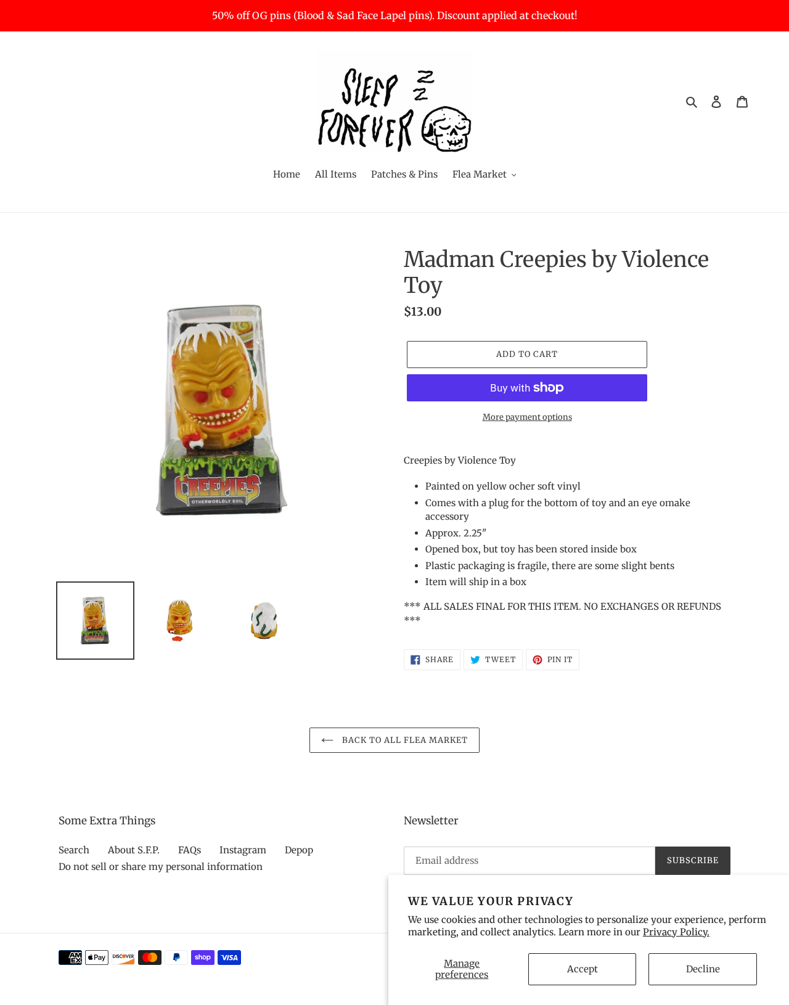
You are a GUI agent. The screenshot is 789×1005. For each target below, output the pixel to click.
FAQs (189, 850)
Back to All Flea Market (404, 740)
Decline (703, 969)
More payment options (527, 417)
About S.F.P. (134, 850)
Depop (299, 850)
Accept (582, 969)
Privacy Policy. (676, 932)
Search (74, 850)
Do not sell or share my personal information (161, 866)
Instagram (242, 850)
